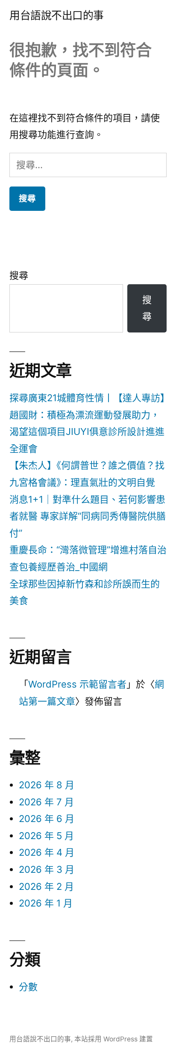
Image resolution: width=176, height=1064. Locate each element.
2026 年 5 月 (46, 835)
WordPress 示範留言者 (77, 684)
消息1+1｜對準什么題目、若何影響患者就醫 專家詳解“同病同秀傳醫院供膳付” (87, 516)
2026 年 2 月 (46, 886)
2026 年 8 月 (46, 784)
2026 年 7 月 (46, 801)
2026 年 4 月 (46, 852)
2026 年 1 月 (46, 903)
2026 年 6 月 (46, 818)
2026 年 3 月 (46, 869)
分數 (28, 986)
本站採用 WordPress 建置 (113, 1039)
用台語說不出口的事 (56, 15)
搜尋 (18, 275)
